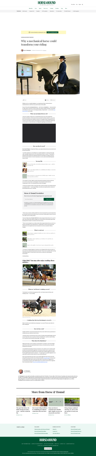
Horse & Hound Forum (75, 433)
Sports (40, 8)
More (66, 8)
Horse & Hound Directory (76, 431)
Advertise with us (70, 443)
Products (57, 8)
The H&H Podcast (67, 11)
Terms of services (37, 202)
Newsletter (52, 11)
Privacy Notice (28, 203)
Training (51, 8)
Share (25, 100)
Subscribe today (47, 357)
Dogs (62, 8)
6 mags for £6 (31, 11)
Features (44, 50)
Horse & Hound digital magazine (41, 433)
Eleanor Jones (19, 414)
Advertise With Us (56, 433)
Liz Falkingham (28, 50)
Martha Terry (52, 414)
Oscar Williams (68, 414)
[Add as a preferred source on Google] (48, 448)
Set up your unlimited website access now (40, 361)
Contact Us (55, 431)
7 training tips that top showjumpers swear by (39, 320)
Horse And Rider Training (27, 37)
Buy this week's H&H (26, 443)
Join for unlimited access (52, 32)
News (36, 8)
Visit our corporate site (64, 451)
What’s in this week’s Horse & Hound (42, 429)
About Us (54, 429)
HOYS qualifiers (45, 11)
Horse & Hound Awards (75, 429)
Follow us (47, 100)
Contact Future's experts (37, 443)
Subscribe (31, 8)
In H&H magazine (76, 11)
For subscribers (59, 11)
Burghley (38, 11)
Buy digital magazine (48, 443)
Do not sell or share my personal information (48, 445)
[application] (39, 133)
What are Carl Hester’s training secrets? (39, 289)
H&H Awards (24, 11)
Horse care (46, 8)
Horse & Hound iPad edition (40, 431)
